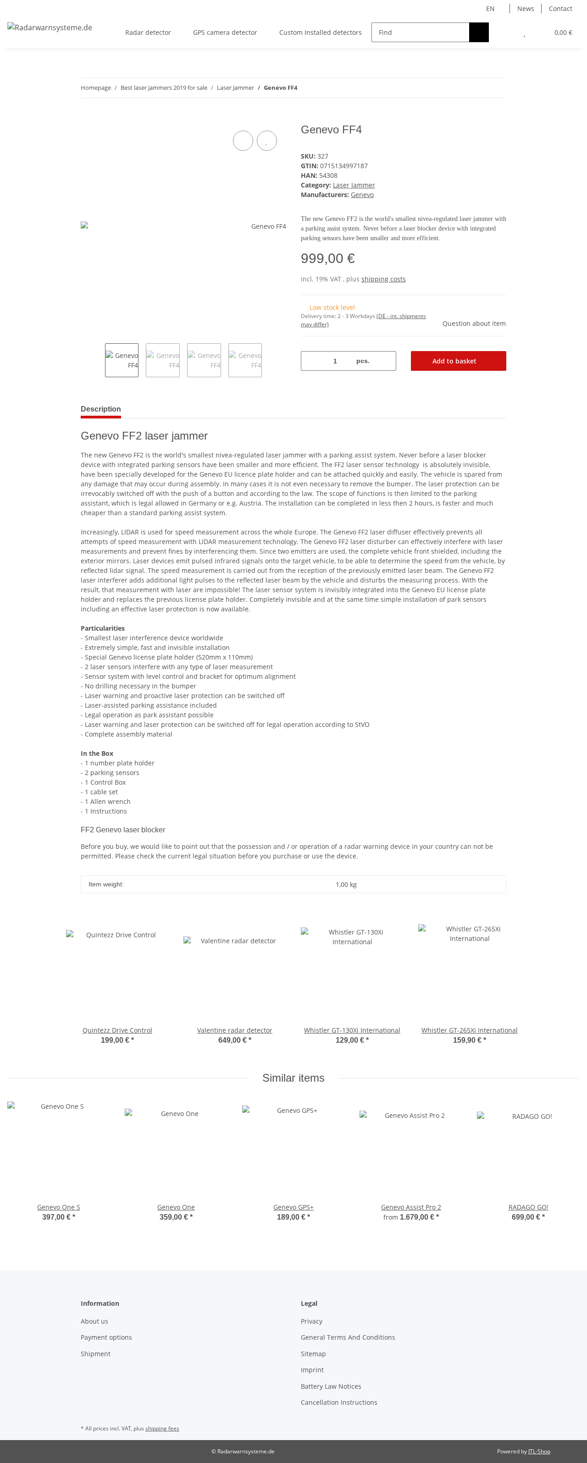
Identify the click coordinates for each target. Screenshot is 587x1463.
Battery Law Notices (331, 1386)
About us (94, 1321)
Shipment (96, 1353)
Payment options (106, 1337)
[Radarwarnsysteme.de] (49, 27)
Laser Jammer (354, 185)
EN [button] (490, 8)
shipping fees (162, 1428)
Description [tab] (101, 409)
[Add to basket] (88, 118)
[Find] (479, 32)
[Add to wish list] (267, 141)
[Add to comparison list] (243, 141)
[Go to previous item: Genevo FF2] (496, 88)
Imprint (312, 1369)
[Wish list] (524, 32)
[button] (506, 32)
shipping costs (383, 279)
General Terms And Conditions (348, 1337)
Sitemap (313, 1353)
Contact (560, 8)
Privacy (311, 1321)
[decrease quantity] (311, 361)
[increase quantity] (386, 361)
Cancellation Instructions (339, 1402)
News (525, 8)
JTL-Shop (539, 1451)
